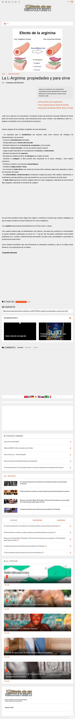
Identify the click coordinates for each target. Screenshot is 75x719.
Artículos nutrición (13, 74)
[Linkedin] (9, 2)
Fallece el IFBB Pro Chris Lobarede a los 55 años (27, 604)
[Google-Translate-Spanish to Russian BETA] (42, 398)
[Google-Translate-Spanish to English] (39, 398)
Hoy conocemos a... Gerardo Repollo (22, 628)
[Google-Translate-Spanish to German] (32, 398)
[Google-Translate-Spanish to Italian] (49, 398)
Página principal (9, 707)
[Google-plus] (16, 2)
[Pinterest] (6, 2)
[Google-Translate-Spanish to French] (29, 398)
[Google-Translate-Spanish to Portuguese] (46, 398)
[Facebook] (19, 2)
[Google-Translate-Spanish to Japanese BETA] (35, 398)
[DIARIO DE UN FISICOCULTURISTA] (37, 10)
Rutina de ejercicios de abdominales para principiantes (29, 652)
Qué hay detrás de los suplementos (50, 102)
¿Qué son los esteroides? (17, 580)
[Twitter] (3, 2)
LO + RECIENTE (10, 476)
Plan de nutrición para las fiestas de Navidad (53, 105)
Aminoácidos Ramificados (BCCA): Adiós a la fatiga (55, 108)
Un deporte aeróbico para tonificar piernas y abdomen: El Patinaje (40, 509)
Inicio (3, 74)
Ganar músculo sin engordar (15, 336)
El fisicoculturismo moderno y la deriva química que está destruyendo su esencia (44, 491)
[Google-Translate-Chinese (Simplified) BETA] (25, 398)
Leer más (6, 585)
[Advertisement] (37, 16)
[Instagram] (12, 2)
